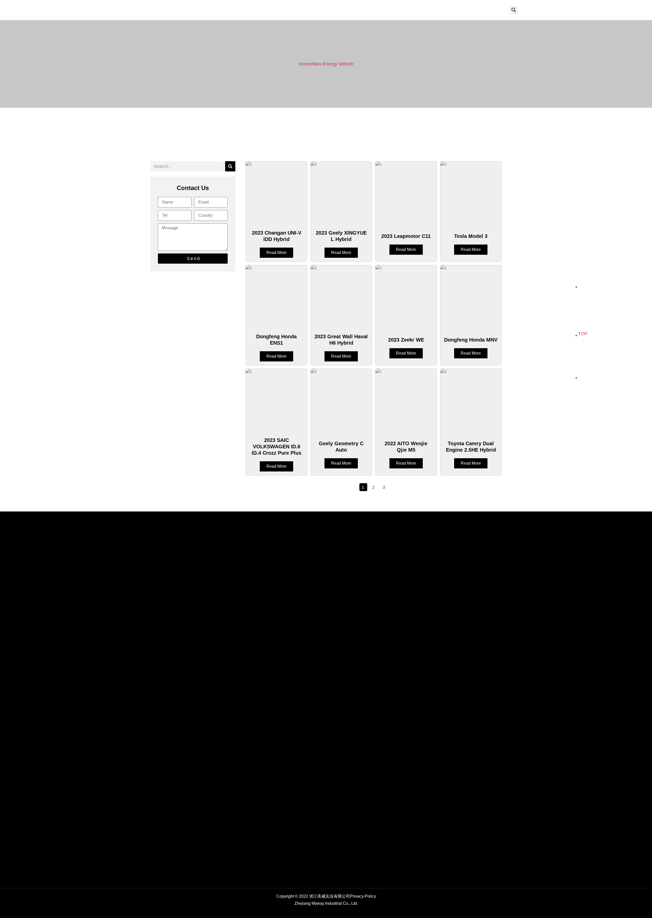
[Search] (230, 166)
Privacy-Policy (363, 896)
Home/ (305, 63)
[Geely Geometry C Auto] (341, 401)
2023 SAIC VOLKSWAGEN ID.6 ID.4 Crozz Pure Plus (276, 446)
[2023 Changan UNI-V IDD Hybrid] (276, 193)
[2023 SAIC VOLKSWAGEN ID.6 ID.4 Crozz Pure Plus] (276, 401)
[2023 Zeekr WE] (406, 297)
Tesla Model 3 (470, 236)
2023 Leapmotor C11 (406, 236)
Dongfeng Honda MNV (470, 340)
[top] (583, 324)
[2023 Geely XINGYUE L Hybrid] (341, 193)
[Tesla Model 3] (470, 193)
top (583, 333)
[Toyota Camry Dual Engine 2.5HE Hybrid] (470, 401)
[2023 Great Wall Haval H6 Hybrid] (341, 297)
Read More (276, 252)
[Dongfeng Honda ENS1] (276, 297)
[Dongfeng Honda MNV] (470, 297)
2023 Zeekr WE (406, 340)
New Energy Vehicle (332, 63)
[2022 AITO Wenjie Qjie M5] (406, 401)
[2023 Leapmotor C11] (406, 193)
